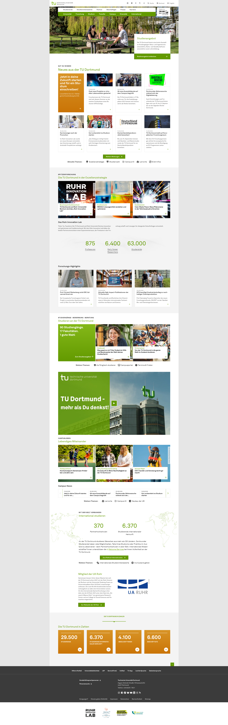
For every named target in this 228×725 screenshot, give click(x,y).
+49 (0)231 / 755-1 (129, 688)
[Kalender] (128, 3)
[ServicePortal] (140, 3)
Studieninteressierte (84, 10)
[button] (152, 56)
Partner (99, 10)
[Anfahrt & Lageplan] (136, 3)
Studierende (68, 10)
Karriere (133, 10)
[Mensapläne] (132, 3)
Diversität (123, 14)
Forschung (80, 14)
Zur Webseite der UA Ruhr (90, 605)
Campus (112, 14)
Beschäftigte (111, 10)
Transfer (102, 14)
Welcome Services (116, 549)
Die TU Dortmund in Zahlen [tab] (114, 616)
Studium (91, 14)
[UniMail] (144, 3)
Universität (67, 14)
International (136, 14)
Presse (122, 10)
